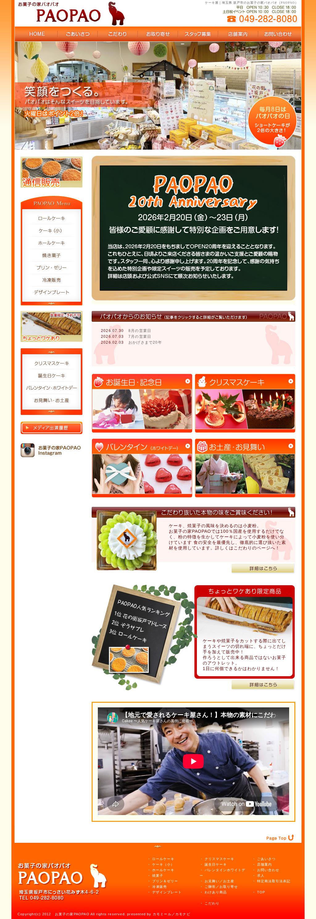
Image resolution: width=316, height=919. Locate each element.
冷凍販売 (159, 886)
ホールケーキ (163, 870)
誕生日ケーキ (216, 864)
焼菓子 (157, 875)
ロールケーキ (163, 859)
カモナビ (182, 914)
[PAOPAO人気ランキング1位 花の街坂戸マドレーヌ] (128, 649)
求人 (260, 875)
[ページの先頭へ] (283, 828)
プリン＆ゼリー (165, 881)
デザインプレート (167, 892)
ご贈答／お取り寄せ (221, 886)
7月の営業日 (139, 336)
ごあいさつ (266, 859)
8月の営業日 (139, 331)
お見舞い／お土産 (219, 881)
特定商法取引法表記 (273, 881)
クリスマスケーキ (219, 859)
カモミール (162, 914)
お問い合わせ (268, 870)
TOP (261, 892)
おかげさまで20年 (145, 342)
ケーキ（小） (163, 864)
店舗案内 (264, 864)
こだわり (212, 903)
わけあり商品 (216, 892)
